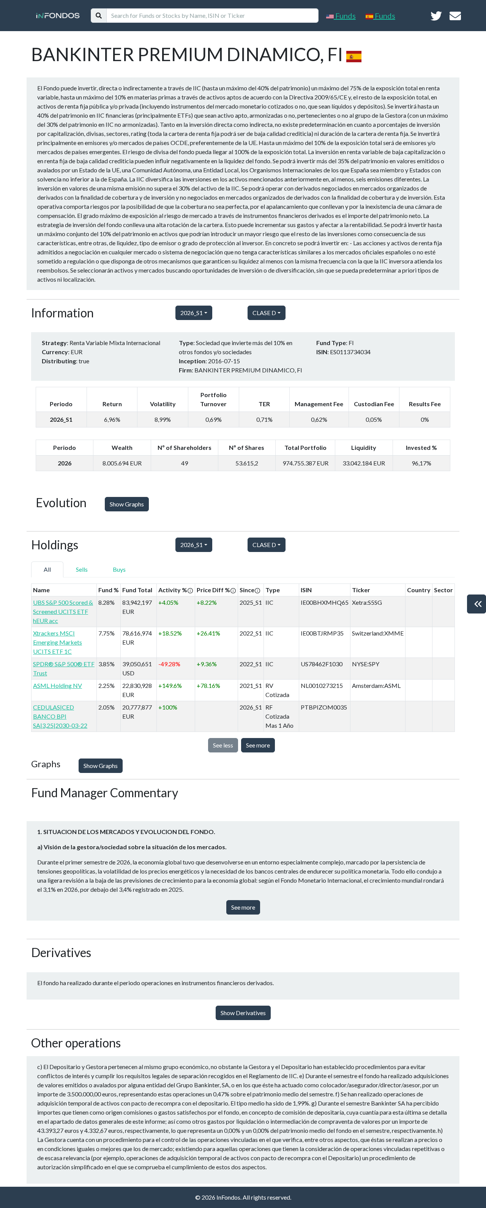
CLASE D (264, 312)
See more (258, 745)
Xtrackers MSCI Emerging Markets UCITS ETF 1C (57, 642)
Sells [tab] (82, 569)
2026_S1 (191, 312)
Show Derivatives (243, 1012)
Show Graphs (127, 504)
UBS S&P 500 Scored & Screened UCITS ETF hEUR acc (63, 611)
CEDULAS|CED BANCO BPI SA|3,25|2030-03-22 (60, 716)
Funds (345, 15)
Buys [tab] (119, 569)
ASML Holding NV (57, 685)
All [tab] (47, 569)
